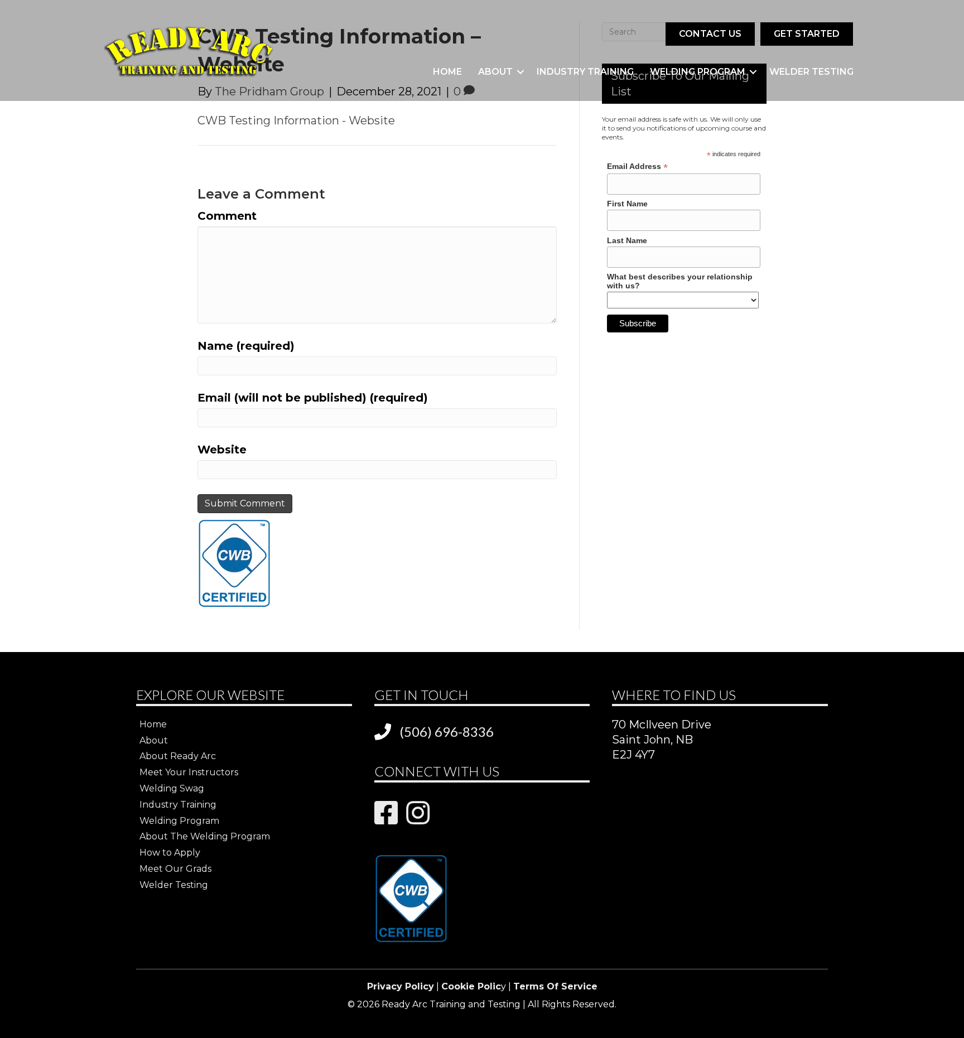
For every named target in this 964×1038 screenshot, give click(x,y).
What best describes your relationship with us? (680, 281)
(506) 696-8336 (446, 731)
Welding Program (697, 71)
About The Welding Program (204, 836)
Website (222, 449)
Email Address (637, 166)
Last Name (627, 240)
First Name (627, 203)
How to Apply (169, 852)
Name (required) (246, 346)
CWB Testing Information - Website (296, 120)
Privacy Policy (400, 986)
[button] (520, 72)
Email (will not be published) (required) (312, 397)
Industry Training (585, 71)
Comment (227, 216)
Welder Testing (811, 71)
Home (447, 71)
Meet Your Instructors (188, 772)
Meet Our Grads (175, 868)
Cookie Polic (471, 986)
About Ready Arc (177, 756)
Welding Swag (171, 788)
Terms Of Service (555, 986)
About (495, 71)
